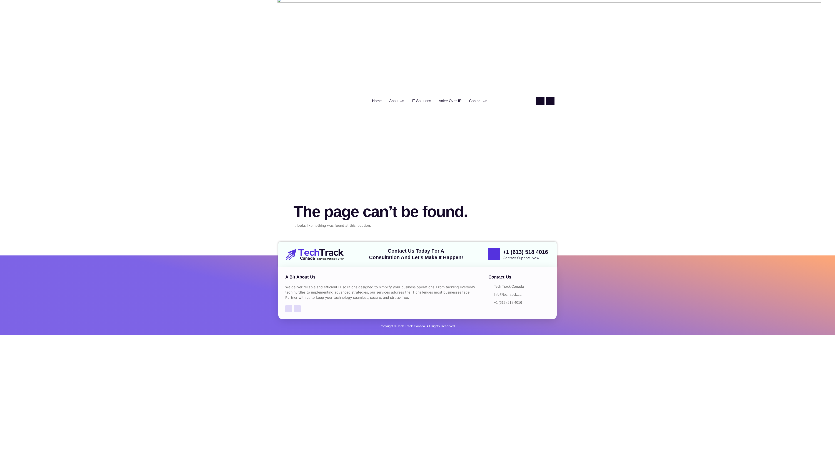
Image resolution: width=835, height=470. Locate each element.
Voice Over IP (450, 101)
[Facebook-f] (540, 101)
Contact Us (478, 101)
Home (377, 101)
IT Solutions (421, 101)
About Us (396, 101)
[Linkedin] (550, 101)
